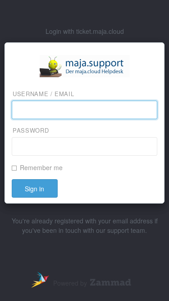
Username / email (43, 94)
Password (31, 130)
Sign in (34, 188)
